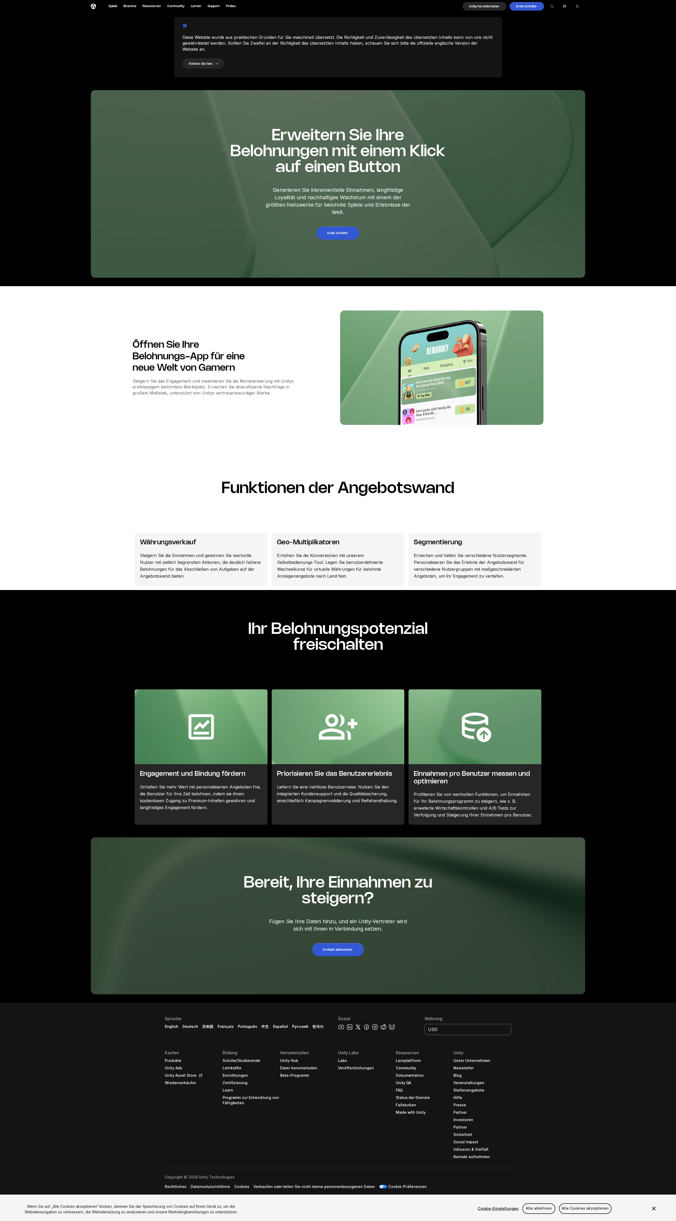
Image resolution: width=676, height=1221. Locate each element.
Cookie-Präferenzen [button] (407, 1186)
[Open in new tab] (199, 1075)
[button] (484, 6)
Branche (130, 6)
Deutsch (190, 1026)
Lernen (196, 6)
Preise (231, 6)
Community (176, 6)
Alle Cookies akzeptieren (585, 1208)
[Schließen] (654, 1208)
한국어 (317, 1026)
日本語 (207, 1026)
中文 (265, 1026)
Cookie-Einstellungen (498, 1208)
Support (214, 6)
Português (247, 1026)
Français (226, 1026)
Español (280, 1026)
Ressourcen (152, 6)
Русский (300, 1026)
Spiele (113, 6)
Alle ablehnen (539, 1208)
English (171, 1026)
